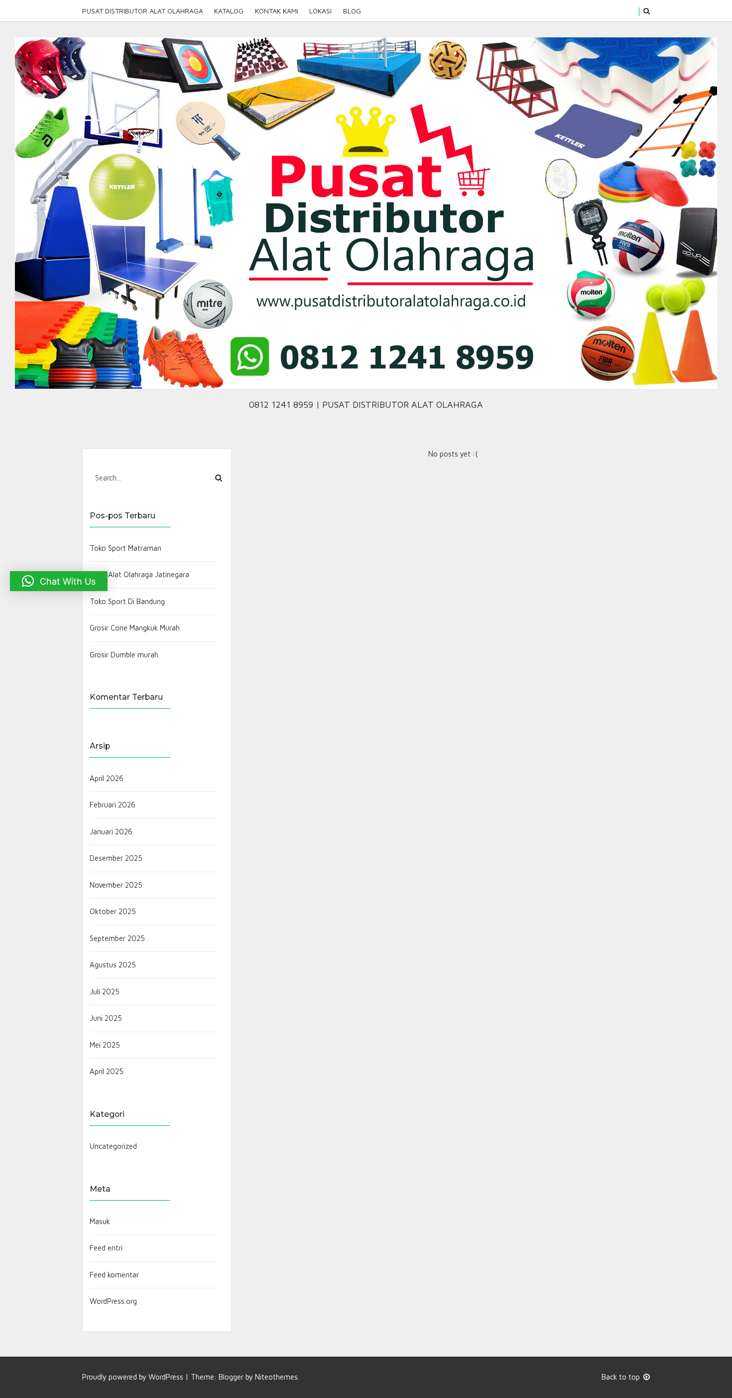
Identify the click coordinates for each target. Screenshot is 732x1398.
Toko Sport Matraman (125, 548)
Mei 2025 (105, 1045)
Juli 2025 (105, 991)
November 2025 (116, 885)
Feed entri (106, 1247)
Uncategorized (113, 1146)
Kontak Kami (276, 10)
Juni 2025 (106, 1018)
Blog (352, 10)
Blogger (231, 1377)
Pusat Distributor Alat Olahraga (142, 10)
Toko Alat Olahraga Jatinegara (139, 574)
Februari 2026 (112, 804)
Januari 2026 (111, 831)
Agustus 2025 (113, 964)
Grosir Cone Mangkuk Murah (135, 627)
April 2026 (106, 778)
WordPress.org (113, 1301)
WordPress (165, 1377)
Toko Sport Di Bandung (127, 601)
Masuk (100, 1221)
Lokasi (320, 10)
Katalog (229, 10)
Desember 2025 (116, 858)
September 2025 (117, 938)
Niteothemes (276, 1377)
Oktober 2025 (113, 911)
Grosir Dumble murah (124, 654)
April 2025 (106, 1071)
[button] (59, 581)
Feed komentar (114, 1274)
